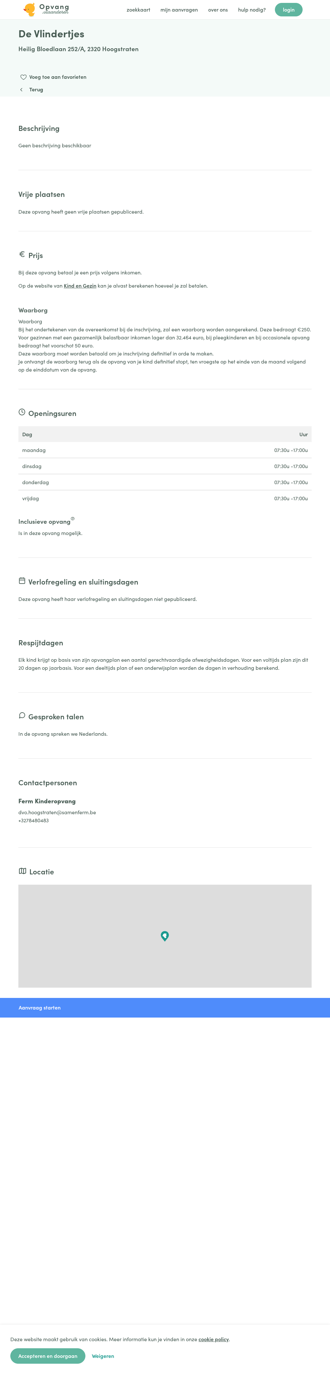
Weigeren (103, 1355)
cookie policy (214, 1338)
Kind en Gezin (80, 285)
